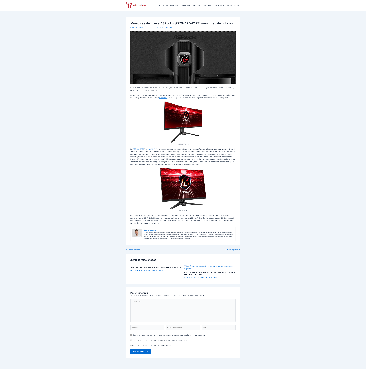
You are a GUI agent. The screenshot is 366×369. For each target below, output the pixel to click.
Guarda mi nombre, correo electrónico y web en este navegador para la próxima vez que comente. (169, 335)
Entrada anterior (133, 249)
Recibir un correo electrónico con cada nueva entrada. (151, 345)
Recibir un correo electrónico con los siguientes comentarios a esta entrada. (159, 340)
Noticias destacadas (170, 5)
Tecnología (207, 5)
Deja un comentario (137, 27)
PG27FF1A (151, 149)
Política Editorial (233, 5)
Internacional (185, 5)
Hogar (158, 5)
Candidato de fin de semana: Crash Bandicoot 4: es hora (155, 267)
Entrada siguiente (233, 249)
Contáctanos (219, 5)
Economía (197, 5)
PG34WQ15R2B (138, 149)
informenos (163, 98)
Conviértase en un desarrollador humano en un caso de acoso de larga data (209, 273)
